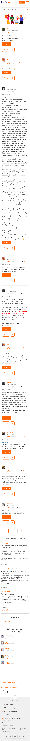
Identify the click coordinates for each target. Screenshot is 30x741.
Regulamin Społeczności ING (8, 682)
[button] (4, 50)
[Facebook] (6, 737)
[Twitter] (11, 737)
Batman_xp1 (10, 432)
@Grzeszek (5, 442)
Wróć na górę (15, 700)
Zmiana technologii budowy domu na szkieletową (14, 572)
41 (15, 531)
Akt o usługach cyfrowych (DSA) (9, 687)
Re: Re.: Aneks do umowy (9, 594)
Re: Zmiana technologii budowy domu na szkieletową (14, 547)
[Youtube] (15, 737)
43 (26, 531)
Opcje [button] (13, 50)
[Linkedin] (23, 737)
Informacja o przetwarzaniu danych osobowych (13, 685)
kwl (7, 59)
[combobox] (15, 9)
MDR (8, 720)
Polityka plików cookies (7, 725)
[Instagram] (19, 737)
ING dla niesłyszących (9, 718)
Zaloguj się (22, 2)
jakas (8, 344)
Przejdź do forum (5, 610)
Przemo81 (9, 503)
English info (20, 718)
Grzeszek (9, 290)
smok (8, 467)
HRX (8, 29)
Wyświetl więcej (5, 668)
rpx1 (8, 87)
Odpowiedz (7, 44)
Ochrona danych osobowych (9, 723)
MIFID (3, 720)
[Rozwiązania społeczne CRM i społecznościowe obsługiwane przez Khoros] (4, 691)
